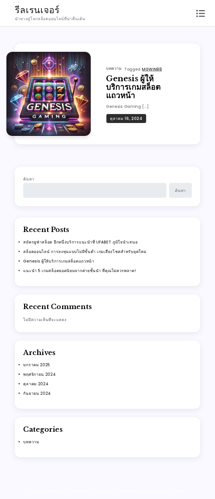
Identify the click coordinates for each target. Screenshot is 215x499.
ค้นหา (28, 179)
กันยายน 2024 (37, 393)
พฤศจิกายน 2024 (39, 374)
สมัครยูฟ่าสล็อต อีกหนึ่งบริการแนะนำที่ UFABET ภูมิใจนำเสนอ (80, 242)
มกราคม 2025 (36, 365)
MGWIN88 (152, 69)
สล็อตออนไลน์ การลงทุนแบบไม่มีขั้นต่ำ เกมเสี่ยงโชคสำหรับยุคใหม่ (84, 251)
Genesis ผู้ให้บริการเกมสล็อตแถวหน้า (133, 87)
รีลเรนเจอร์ (37, 10)
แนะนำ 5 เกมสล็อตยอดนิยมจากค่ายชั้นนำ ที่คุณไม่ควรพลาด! (79, 270)
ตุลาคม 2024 (35, 384)
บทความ (113, 68)
